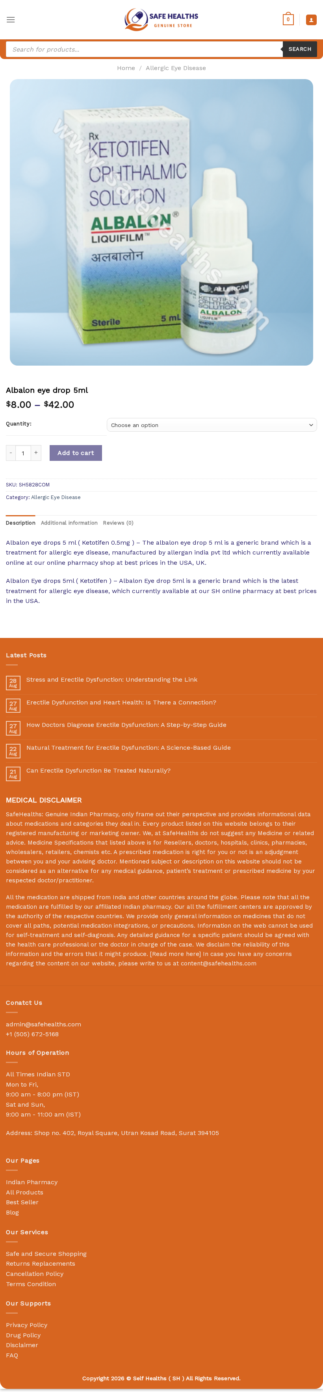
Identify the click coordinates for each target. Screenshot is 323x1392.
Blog (12, 1212)
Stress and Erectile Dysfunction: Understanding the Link (111, 679)
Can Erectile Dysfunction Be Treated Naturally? (98, 770)
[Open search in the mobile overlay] (161, 49)
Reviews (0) (118, 523)
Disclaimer (22, 1345)
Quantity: (19, 424)
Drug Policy (23, 1335)
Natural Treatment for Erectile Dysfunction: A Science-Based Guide (128, 747)
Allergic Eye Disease (176, 68)
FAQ (12, 1355)
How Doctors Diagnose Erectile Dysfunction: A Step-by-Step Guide (126, 724)
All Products (24, 1192)
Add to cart (76, 453)
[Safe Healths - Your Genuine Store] (161, 19)
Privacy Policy (26, 1325)
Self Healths (150, 1378)
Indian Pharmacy (32, 1182)
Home (126, 68)
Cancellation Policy (34, 1273)
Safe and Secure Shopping (46, 1253)
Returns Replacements (40, 1263)
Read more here (175, 954)
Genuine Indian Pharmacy (81, 814)
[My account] (311, 20)
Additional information (69, 523)
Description (20, 523)
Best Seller (22, 1202)
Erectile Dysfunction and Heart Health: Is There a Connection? (121, 702)
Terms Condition (31, 1284)
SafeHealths (181, 833)
